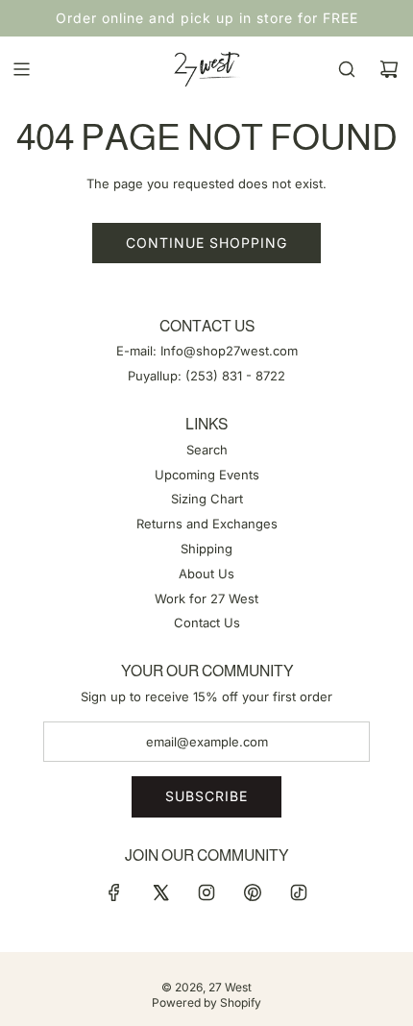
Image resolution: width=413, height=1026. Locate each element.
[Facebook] (114, 892)
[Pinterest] (252, 892)
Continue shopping (206, 242)
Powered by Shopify (206, 1002)
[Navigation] (21, 69)
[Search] (347, 69)
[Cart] (389, 69)
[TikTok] (299, 892)
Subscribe (206, 796)
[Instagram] (206, 892)
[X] (160, 892)
